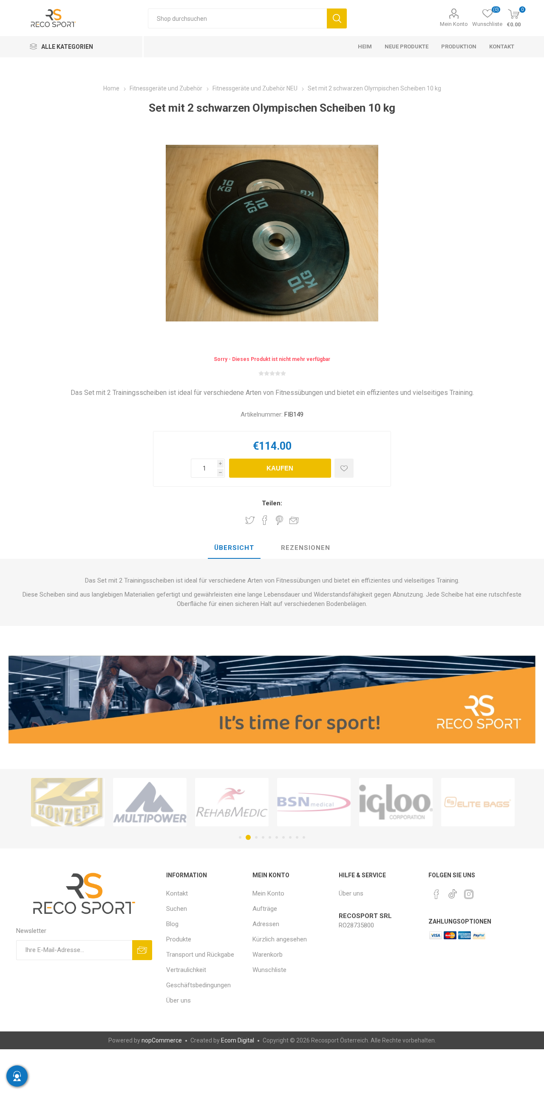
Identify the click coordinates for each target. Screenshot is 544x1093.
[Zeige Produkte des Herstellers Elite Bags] (396, 802)
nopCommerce (162, 1040)
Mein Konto (454, 24)
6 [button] (276, 837)
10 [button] (304, 837)
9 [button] (297, 837)
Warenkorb (267, 954)
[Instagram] (469, 894)
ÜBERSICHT (234, 548)
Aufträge (264, 909)
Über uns (178, 1000)
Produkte (178, 939)
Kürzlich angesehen (279, 939)
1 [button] (240, 837)
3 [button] (255, 837)
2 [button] (247, 837)
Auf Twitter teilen (250, 520)
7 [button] (283, 837)
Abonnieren (142, 950)
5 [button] (270, 837)
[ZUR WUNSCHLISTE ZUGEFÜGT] (344, 468)
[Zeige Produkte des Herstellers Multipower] (68, 802)
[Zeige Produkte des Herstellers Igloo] (314, 802)
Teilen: (272, 503)
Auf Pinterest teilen (279, 520)
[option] (68, 802)
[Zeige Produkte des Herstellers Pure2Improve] (478, 802)
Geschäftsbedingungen (198, 985)
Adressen (265, 924)
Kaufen (279, 468)
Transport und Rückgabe (200, 954)
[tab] (234, 548)
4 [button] (263, 837)
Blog (172, 924)
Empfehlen (294, 520)
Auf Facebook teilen (264, 520)
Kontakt (177, 893)
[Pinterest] (436, 894)
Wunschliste (269, 970)
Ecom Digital (237, 1040)
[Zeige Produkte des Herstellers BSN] (232, 802)
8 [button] (290, 837)
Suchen (337, 18)
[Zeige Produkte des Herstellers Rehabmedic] (150, 802)
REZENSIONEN (305, 548)
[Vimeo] (452, 892)
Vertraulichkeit (186, 970)
